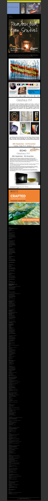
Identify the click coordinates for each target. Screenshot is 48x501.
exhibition (11, 1)
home (9, 1)
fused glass (16, 1)
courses (13, 1)
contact (20, 1)
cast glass (18, 1)
